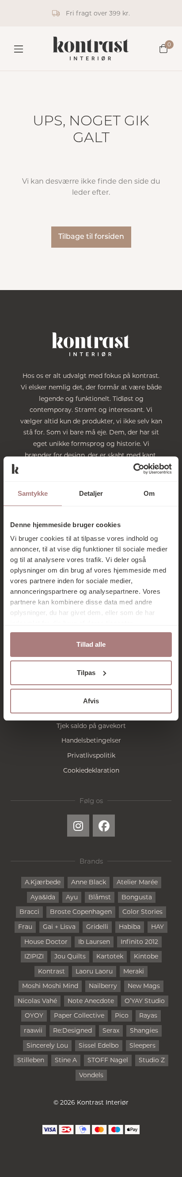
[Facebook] (104, 826)
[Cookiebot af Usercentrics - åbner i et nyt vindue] (133, 469)
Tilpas (86, 672)
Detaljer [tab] (91, 493)
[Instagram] (78, 826)
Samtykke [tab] (33, 493)
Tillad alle (91, 644)
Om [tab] (149, 493)
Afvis (91, 701)
